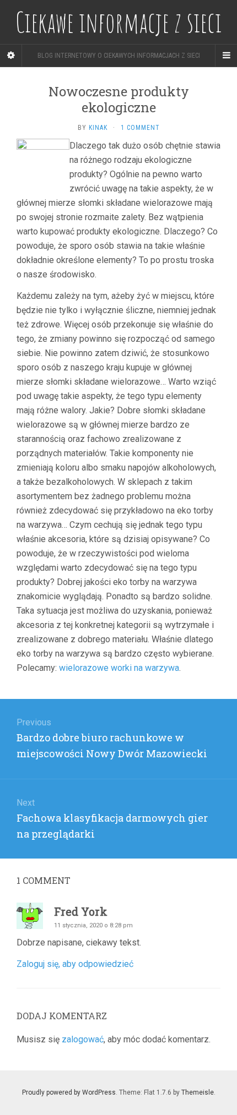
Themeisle (197, 1092)
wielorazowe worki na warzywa (119, 668)
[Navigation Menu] (226, 56)
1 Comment (140, 128)
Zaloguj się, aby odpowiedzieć (75, 964)
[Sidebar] (11, 56)
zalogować (83, 1039)
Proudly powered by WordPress (69, 1092)
